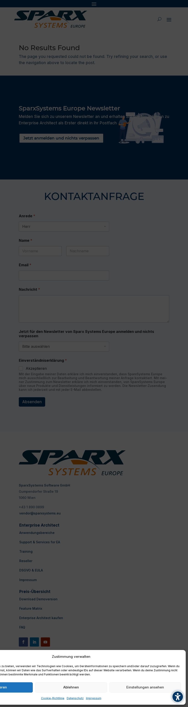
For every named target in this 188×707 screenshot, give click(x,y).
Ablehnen (71, 687)
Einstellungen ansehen (145, 687)
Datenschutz (75, 698)
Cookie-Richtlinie (52, 698)
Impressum (93, 698)
